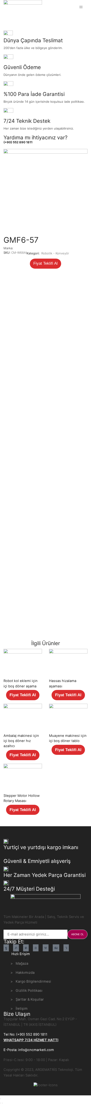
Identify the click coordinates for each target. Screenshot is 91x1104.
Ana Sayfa (11, 19)
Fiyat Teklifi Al (45, 263)
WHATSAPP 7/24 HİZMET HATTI (31, 1040)
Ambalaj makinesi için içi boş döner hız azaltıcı (21, 741)
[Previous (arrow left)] (0, 1103)
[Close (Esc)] (0, 1098)
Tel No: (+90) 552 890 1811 (25, 1034)
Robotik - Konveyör (36, 19)
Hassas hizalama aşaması (62, 683)
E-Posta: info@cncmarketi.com (29, 1050)
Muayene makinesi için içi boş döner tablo (68, 738)
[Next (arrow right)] (2, 1103)
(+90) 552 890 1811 (18, 142)
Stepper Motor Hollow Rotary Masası (22, 798)
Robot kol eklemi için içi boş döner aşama (21, 683)
